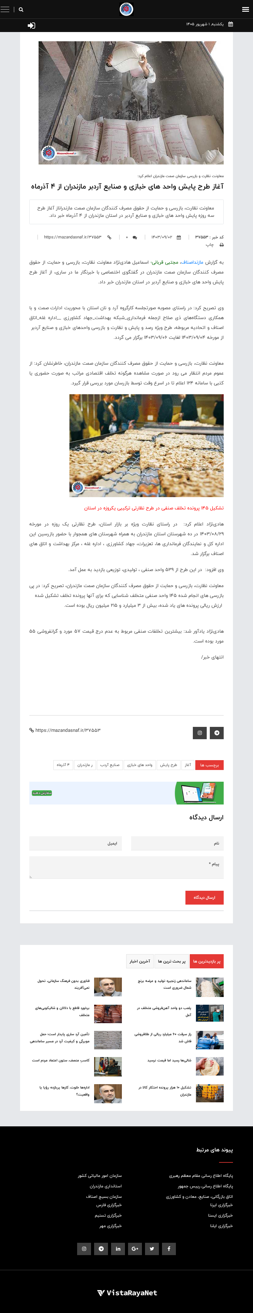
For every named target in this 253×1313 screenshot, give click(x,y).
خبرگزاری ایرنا (221, 1205)
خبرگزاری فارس (109, 1205)
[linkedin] (118, 1249)
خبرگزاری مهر (110, 1226)
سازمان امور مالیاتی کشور (100, 1175)
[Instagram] (200, 733)
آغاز (188, 765)
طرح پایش (168, 765)
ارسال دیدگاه (204, 897)
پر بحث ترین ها (171, 961)
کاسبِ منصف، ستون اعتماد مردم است (60, 1060)
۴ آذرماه (63, 765)
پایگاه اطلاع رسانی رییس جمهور (205, 1186)
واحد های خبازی (139, 765)
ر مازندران (85, 765)
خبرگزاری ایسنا (220, 1215)
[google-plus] (135, 1249)
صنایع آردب (109, 765)
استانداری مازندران (106, 1186)
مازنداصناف (192, 262)
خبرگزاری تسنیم (108, 1215)
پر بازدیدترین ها (206, 961)
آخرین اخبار (140, 961)
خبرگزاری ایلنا (221, 1226)
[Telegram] (217, 733)
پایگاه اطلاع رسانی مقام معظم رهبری (201, 1175)
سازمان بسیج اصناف (104, 1196)
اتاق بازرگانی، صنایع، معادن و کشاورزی (199, 1196)
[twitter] (152, 1249)
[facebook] (169, 1249)
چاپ (210, 244)
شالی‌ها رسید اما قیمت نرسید (169, 1060)
